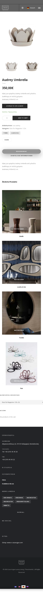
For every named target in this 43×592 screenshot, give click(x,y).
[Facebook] (39, 2)
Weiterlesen (19, 229)
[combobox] (21, 402)
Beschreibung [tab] (21, 151)
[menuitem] (16, 586)
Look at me (21, 287)
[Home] (21, 562)
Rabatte (6, 505)
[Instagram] (41, 2)
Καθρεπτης (15, 133)
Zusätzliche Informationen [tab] (21, 155)
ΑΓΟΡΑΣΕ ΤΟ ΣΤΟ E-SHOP (14, 106)
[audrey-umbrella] (11, 66)
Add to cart (23, 118)
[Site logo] (5, 7)
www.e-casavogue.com (15, 543)
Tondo (21, 338)
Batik (21, 236)
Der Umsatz (8, 497)
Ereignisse (19, 497)
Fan (21, 388)
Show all (20, 512)
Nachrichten (31, 497)
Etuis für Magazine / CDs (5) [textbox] (22, 402)
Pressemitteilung (23, 501)
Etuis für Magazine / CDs (17, 128)
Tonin (5, 133)
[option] (11, 66)
